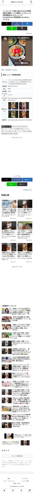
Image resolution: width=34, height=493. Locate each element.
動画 (30, 131)
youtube (25, 126)
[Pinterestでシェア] (13, 449)
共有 (26, 131)
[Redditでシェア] (20, 444)
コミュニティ (26, 128)
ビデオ (12, 131)
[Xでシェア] (5, 439)
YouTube (8, 69)
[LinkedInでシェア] (20, 449)
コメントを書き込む (17, 456)
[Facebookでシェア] (5, 444)
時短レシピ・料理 (7, 126)
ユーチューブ (19, 131)
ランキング (25, 478)
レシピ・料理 (25, 481)
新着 (9, 478)
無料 (17, 133)
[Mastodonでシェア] (13, 439)
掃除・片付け (17, 483)
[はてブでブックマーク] (28, 444)
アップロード (6, 128)
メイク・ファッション (9, 481)
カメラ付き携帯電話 (16, 128)
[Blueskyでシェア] (20, 439)
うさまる (14, 69)
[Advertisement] (17, 156)
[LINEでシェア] (5, 449)
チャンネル (5, 131)
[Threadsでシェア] (13, 444)
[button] (22, 28)
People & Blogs (17, 126)
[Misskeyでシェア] (28, 439)
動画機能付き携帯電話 (8, 133)
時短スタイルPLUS (17, 2)
